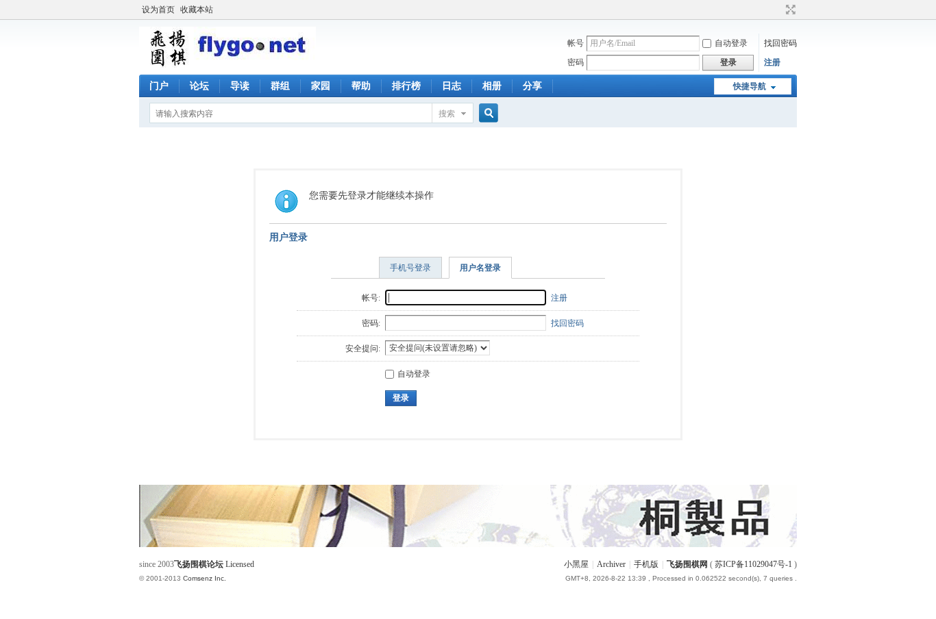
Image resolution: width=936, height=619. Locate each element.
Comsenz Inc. (204, 578)
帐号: (371, 298)
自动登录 (731, 43)
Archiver (611, 564)
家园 (320, 86)
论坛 (199, 86)
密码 (575, 62)
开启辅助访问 (777, 9)
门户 (159, 86)
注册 (772, 62)
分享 (532, 86)
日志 (451, 86)
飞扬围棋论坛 (198, 564)
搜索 (447, 113)
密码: (371, 323)
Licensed (239, 564)
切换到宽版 (789, 9)
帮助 (361, 86)
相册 (492, 86)
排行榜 (406, 86)
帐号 (575, 43)
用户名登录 (480, 268)
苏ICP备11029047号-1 (753, 564)
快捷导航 (749, 86)
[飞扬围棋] (227, 65)
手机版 (646, 564)
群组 (280, 86)
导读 (239, 86)
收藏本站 (196, 9)
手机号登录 (410, 268)
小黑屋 (576, 564)
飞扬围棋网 (687, 564)
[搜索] (486, 113)
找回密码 (780, 43)
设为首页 (158, 9)
